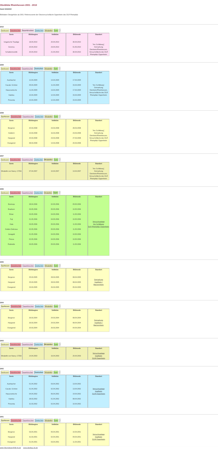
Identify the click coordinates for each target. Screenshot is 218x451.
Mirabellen (49, 30)
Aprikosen (5, 30)
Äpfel (56, 30)
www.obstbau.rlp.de (30, 448)
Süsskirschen (15, 30)
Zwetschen (39, 30)
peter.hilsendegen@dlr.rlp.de (10, 448)
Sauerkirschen (27, 69)
